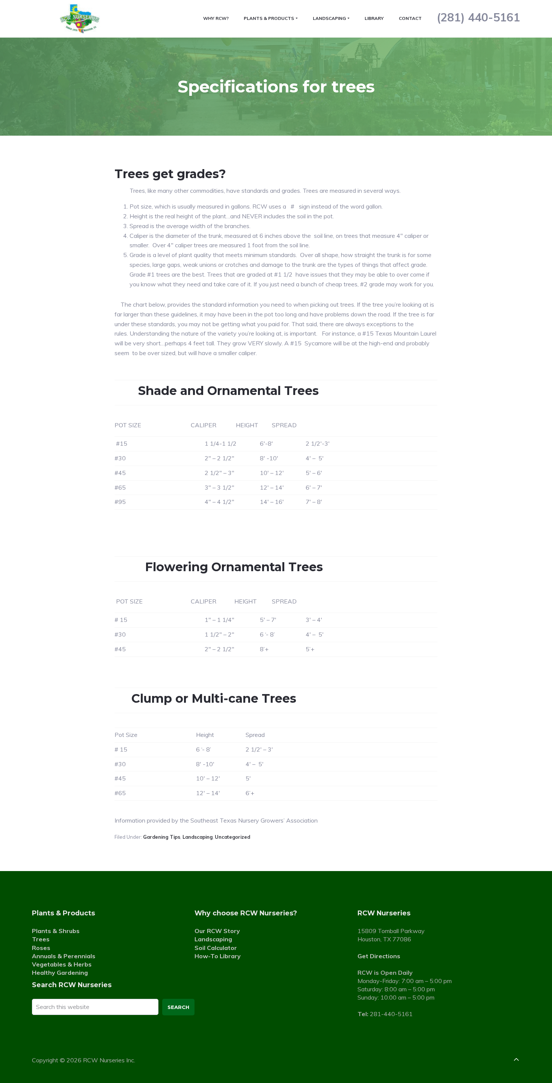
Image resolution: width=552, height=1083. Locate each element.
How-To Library (218, 956)
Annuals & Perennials (63, 956)
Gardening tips (161, 837)
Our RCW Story (217, 931)
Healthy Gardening (60, 972)
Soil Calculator (216, 947)
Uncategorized (232, 837)
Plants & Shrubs (56, 931)
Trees (41, 939)
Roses (41, 947)
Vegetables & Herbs (62, 964)
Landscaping (197, 837)
